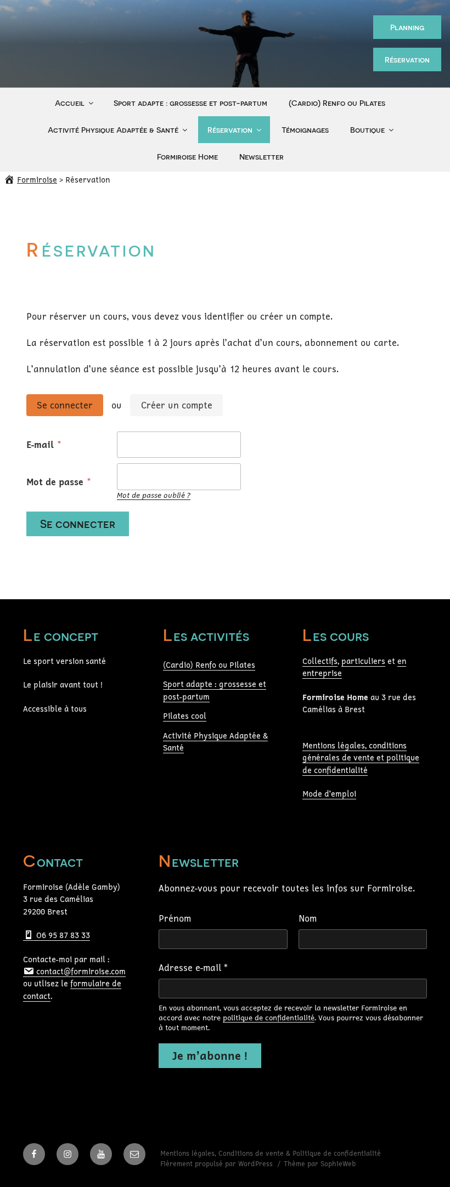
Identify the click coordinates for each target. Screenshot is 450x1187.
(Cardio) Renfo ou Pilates (337, 102)
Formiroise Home (187, 156)
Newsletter (261, 156)
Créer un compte (176, 405)
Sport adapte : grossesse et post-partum (190, 102)
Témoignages (305, 129)
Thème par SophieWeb (320, 1163)
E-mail (41, 444)
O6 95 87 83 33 (62, 935)
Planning (407, 27)
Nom (308, 918)
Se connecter (65, 405)
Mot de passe (56, 481)
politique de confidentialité (268, 1017)
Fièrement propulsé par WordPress (217, 1163)
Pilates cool (184, 716)
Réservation (407, 59)
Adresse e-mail (193, 967)
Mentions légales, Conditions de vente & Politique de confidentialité (270, 1153)
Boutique (367, 129)
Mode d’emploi (329, 793)
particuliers (363, 661)
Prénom (175, 918)
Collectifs (320, 661)
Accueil (70, 102)
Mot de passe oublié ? (153, 495)
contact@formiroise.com (80, 971)
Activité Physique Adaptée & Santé (113, 129)
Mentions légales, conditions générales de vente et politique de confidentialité (360, 758)
